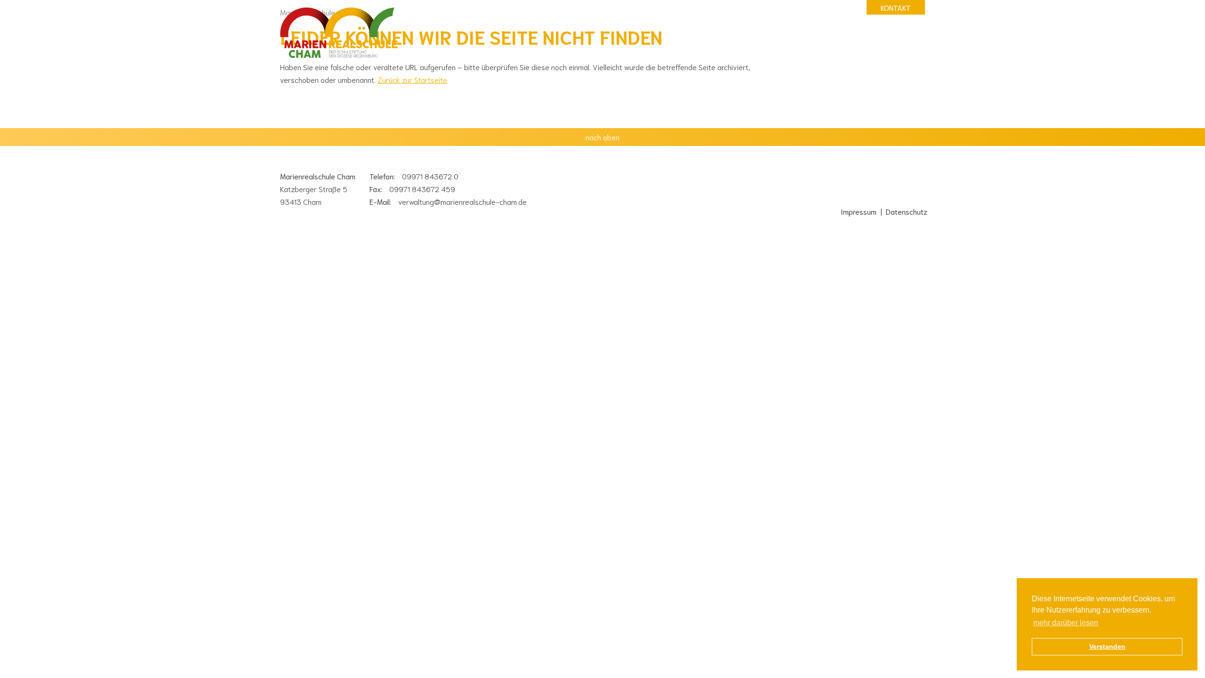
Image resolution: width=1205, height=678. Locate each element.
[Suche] (800, 7)
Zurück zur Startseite (412, 79)
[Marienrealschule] (339, 33)
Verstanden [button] (1107, 646)
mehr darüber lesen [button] (1065, 623)
